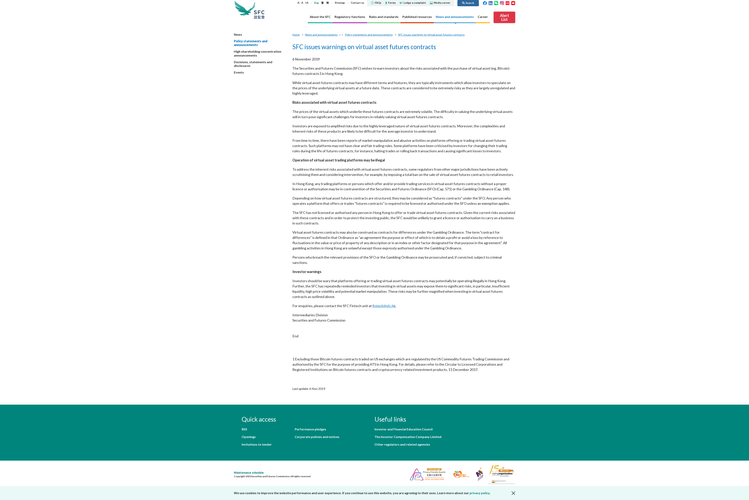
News (238, 34)
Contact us (357, 2)
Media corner (442, 2)
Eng (316, 2)
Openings (249, 437)
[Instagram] (502, 2)
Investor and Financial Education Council (403, 429)
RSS (244, 429)
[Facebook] (485, 2)
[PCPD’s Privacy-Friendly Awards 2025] (426, 474)
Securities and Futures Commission (259, 9)
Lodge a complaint (415, 2)
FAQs (378, 2)
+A (306, 2)
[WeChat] (496, 2)
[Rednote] (507, 2)
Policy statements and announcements (250, 43)
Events (239, 72)
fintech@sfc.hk (384, 306)
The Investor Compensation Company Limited (407, 437)
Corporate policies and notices (317, 437)
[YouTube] (513, 2)
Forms (392, 2)
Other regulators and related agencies (402, 444)
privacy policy (479, 493)
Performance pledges (310, 429)
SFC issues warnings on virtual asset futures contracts (431, 34)
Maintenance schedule (249, 472)
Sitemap (340, 2)
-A (298, 2)
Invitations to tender (257, 444)
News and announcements (321, 34)
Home (296, 34)
